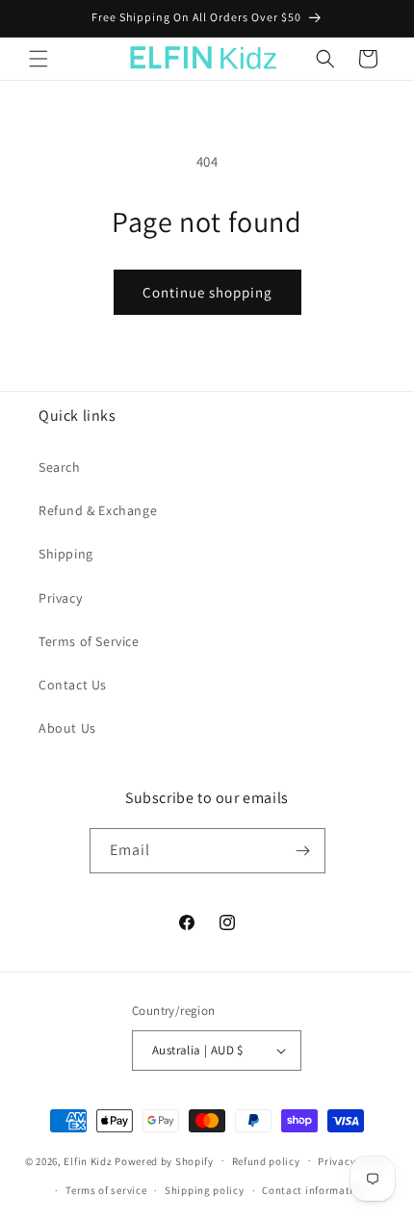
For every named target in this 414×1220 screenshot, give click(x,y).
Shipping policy (205, 1190)
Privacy (60, 598)
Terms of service (105, 1190)
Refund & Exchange (98, 510)
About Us (67, 728)
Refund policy (266, 1161)
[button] (38, 59)
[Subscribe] (303, 850)
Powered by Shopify (164, 1160)
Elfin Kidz (88, 1160)
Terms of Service (89, 641)
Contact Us (73, 684)
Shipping (66, 553)
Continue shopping (207, 292)
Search (60, 467)
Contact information (314, 1190)
